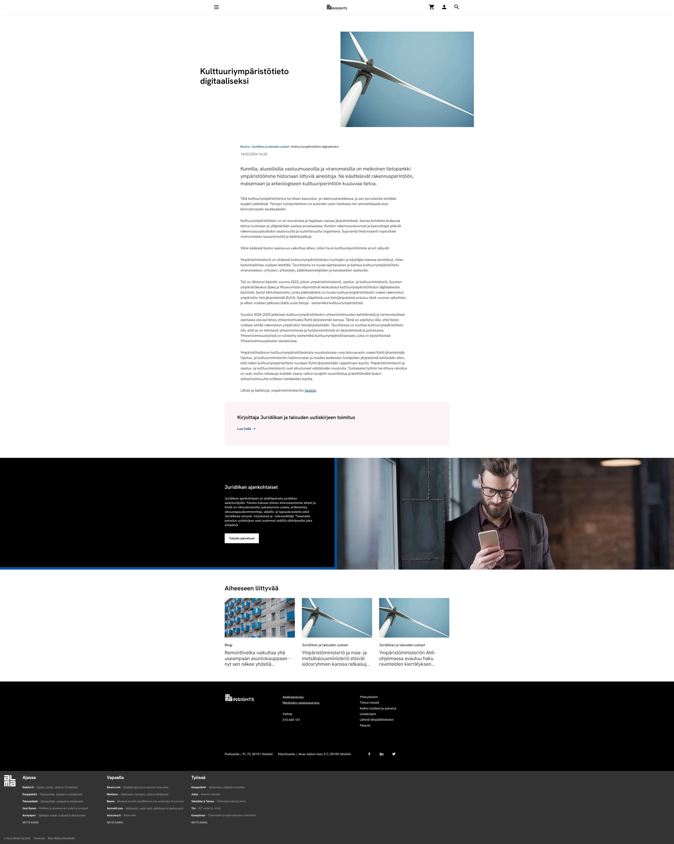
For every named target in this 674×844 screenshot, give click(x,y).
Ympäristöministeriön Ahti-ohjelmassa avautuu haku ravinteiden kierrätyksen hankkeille (407, 661)
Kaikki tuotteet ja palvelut (378, 708)
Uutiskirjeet (368, 714)
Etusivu (245, 146)
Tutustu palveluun (242, 538)
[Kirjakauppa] (432, 7)
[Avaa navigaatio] (216, 7)
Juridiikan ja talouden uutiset (270, 146)
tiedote (310, 390)
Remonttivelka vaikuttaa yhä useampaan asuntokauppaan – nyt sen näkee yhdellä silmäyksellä (257, 661)
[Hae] (444, 7)
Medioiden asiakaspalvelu (301, 703)
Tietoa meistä (369, 702)
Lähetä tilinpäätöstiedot (376, 720)
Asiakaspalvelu (293, 697)
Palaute (365, 725)
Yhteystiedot (369, 697)
